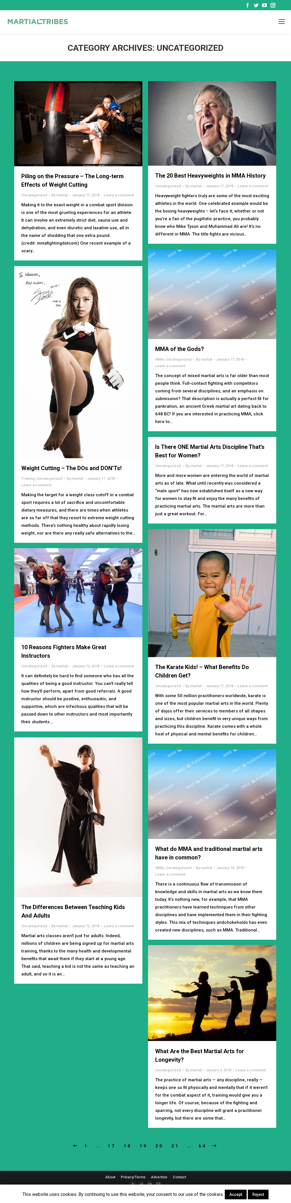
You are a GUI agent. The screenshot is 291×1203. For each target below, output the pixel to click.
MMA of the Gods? (179, 349)
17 (112, 1146)
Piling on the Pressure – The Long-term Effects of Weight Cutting (72, 180)
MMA (159, 359)
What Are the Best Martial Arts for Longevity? (199, 1055)
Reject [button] (258, 1194)
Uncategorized (34, 195)
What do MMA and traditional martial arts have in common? (209, 853)
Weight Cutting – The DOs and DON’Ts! (71, 468)
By (59, 195)
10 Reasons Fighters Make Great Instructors (63, 651)
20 (159, 1146)
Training (28, 478)
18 (128, 1146)
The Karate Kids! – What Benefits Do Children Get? (202, 671)
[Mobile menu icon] (281, 21)
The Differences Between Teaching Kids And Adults (73, 911)
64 (203, 1146)
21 (175, 1146)
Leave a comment (119, 195)
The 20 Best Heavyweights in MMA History (210, 175)
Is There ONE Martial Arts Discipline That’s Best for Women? (210, 451)
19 (143, 1146)
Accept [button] (235, 1194)
